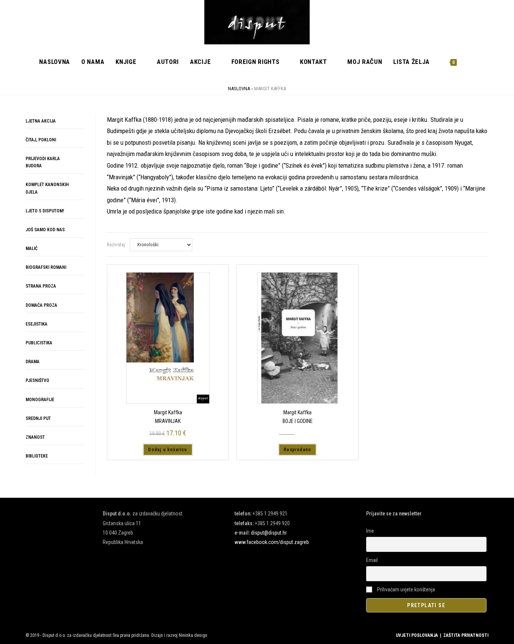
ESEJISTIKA (36, 324)
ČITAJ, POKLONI (41, 139)
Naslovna (239, 88)
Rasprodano (297, 449)
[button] (461, 125)
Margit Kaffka (168, 412)
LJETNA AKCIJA (41, 121)
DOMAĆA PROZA (41, 305)
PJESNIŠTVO (37, 380)
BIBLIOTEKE (37, 456)
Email (372, 560)
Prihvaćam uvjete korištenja (405, 589)
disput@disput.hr (269, 533)
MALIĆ (32, 248)
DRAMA (33, 361)
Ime (370, 531)
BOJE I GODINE (298, 421)
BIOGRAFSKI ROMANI (46, 267)
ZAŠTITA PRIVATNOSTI (465, 635)
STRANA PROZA (41, 286)
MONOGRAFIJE (40, 399)
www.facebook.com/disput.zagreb (271, 542)
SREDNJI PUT (38, 418)
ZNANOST (35, 437)
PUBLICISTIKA (39, 342)
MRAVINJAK (168, 421)
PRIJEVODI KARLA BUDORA (43, 162)
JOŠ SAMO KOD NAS (45, 229)
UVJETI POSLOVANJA (417, 635)
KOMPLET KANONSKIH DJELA (47, 188)
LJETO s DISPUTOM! (45, 211)
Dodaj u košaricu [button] (167, 449)
